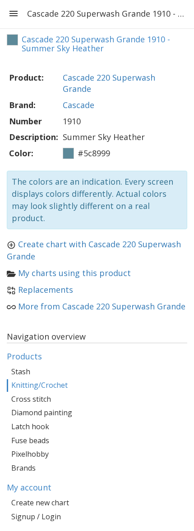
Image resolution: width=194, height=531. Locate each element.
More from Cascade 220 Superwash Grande (101, 306)
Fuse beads (30, 440)
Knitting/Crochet (39, 385)
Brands (23, 468)
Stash (20, 372)
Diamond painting (41, 413)
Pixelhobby (30, 454)
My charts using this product (74, 273)
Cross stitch (31, 399)
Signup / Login (36, 517)
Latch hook (30, 426)
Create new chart (40, 503)
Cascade (78, 105)
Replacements (45, 289)
